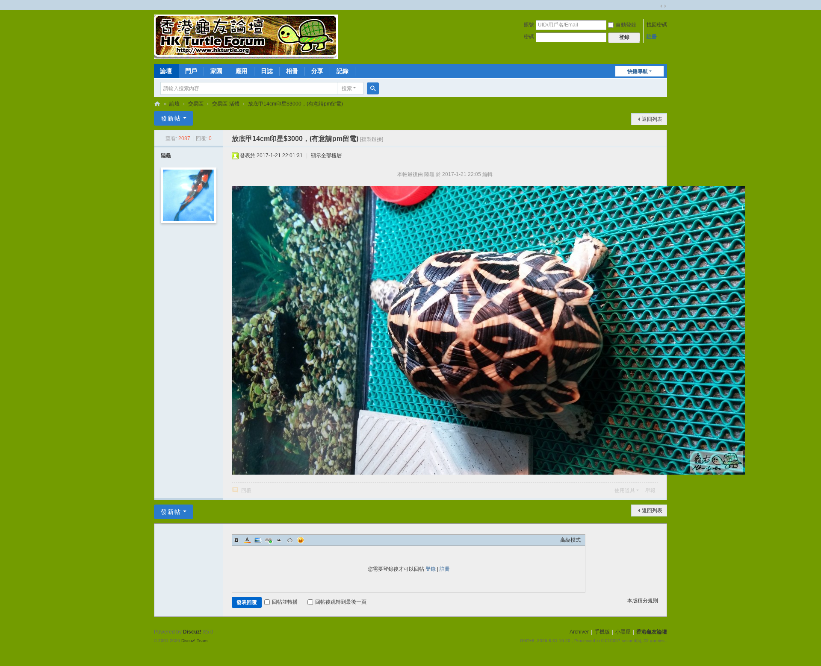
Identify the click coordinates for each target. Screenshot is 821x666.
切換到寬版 (663, 6)
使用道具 (624, 490)
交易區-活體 (225, 104)
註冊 (652, 37)
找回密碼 (657, 25)
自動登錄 (626, 25)
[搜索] (373, 88)
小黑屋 (623, 632)
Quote (279, 540)
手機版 (602, 632)
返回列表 (652, 119)
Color (247, 540)
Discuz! (192, 632)
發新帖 (171, 118)
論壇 (166, 70)
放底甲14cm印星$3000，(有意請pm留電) (295, 104)
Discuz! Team (194, 640)
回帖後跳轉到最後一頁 (340, 602)
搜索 (347, 88)
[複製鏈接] (371, 139)
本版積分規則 (642, 601)
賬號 (529, 25)
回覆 (246, 490)
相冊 (292, 70)
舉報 (650, 490)
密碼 (529, 37)
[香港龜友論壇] (246, 36)
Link (268, 540)
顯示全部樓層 (326, 155)
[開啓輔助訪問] (655, 6)
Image (258, 540)
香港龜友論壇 (157, 104)
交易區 (196, 104)
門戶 (191, 70)
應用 (242, 70)
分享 (317, 70)
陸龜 (166, 155)
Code (290, 540)
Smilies (300, 540)
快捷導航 (637, 71)
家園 (216, 70)
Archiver (579, 632)
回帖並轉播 (285, 602)
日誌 (267, 70)
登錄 (430, 569)
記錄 (342, 70)
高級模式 (570, 540)
